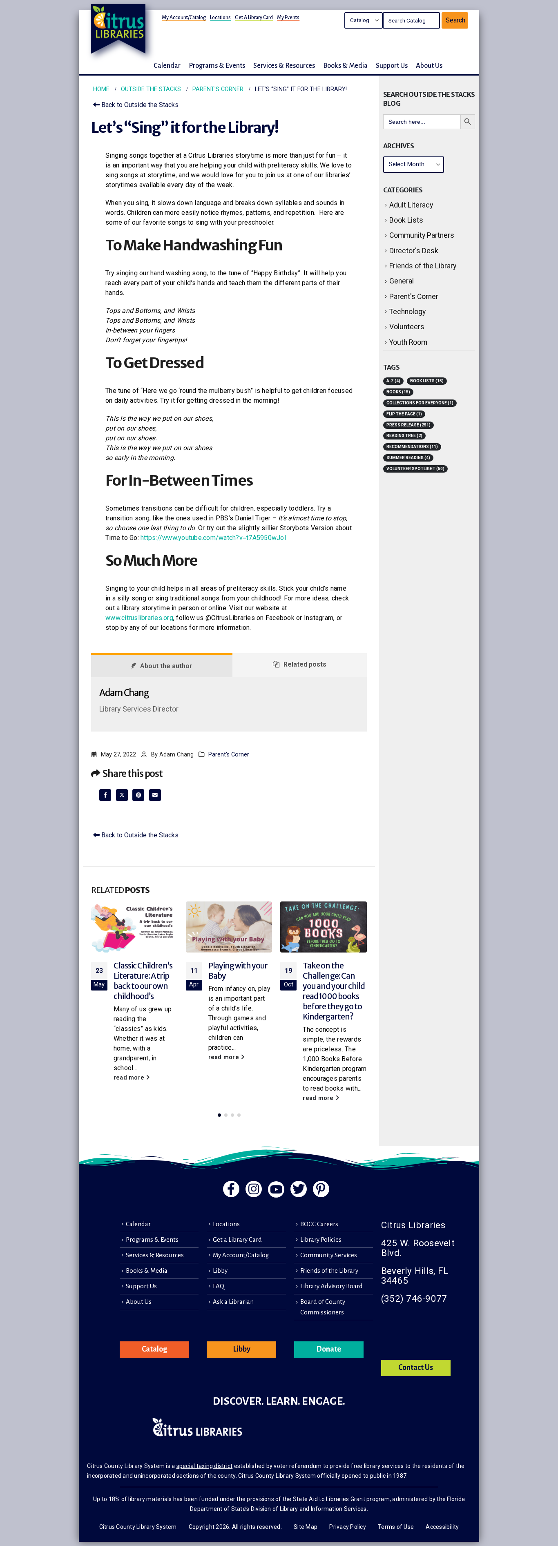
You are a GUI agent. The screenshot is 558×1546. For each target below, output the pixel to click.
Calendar (138, 1224)
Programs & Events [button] (217, 65)
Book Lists (406, 220)
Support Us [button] (392, 65)
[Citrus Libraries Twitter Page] (298, 1189)
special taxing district (204, 1466)
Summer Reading (408, 457)
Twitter (122, 795)
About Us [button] (429, 65)
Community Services (328, 1255)
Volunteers (406, 327)
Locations (220, 17)
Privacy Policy (347, 1527)
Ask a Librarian (233, 1301)
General (401, 281)
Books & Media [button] (345, 65)
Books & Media (146, 1270)
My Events (288, 17)
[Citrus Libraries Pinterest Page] (321, 1189)
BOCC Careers (319, 1224)
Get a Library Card (254, 17)
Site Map (305, 1527)
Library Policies (320, 1239)
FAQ (218, 1286)
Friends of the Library (422, 266)
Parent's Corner (228, 754)
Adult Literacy (411, 205)
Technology (407, 312)
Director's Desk (413, 251)
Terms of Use (396, 1527)
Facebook (105, 795)
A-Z (393, 381)
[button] (219, 1115)
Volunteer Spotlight (415, 468)
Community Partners (421, 235)
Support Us (141, 1286)
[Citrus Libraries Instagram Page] (254, 1189)
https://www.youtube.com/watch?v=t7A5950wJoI (213, 538)
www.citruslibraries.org (139, 618)
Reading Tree (404, 435)
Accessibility (442, 1527)
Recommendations (412, 446)
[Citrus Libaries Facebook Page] (231, 1189)
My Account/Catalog (184, 17)
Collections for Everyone (419, 403)
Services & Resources (155, 1255)
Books (398, 392)
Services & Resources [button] (284, 65)
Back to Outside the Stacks (139, 105)
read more (130, 1077)
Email (155, 795)
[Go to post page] (134, 927)
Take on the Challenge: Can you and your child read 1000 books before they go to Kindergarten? (334, 991)
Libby (220, 1270)
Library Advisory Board (331, 1286)
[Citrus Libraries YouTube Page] (276, 1189)
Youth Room (408, 342)
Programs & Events (152, 1239)
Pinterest (138, 795)
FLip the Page (404, 414)
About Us (139, 1301)
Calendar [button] (167, 65)
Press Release (408, 425)
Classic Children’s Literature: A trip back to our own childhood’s (143, 981)
